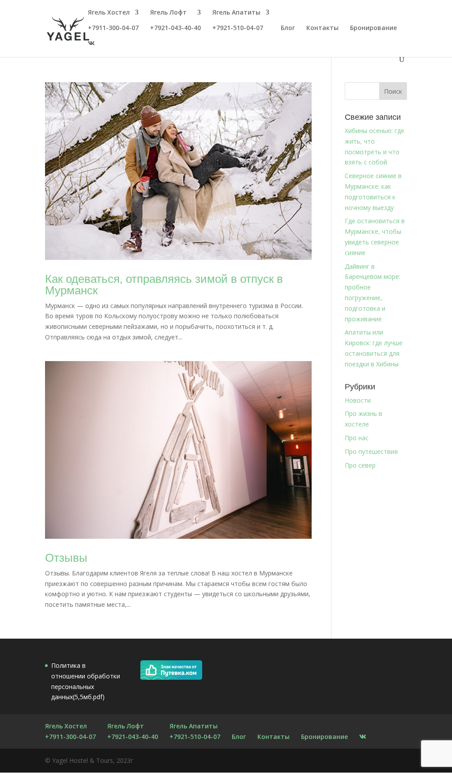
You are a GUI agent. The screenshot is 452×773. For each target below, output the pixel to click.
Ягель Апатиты (236, 12)
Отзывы (66, 557)
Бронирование (373, 28)
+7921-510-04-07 (237, 28)
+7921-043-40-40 (175, 28)
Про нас (357, 438)
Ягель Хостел (109, 12)
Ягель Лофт (168, 12)
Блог (288, 28)
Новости (358, 400)
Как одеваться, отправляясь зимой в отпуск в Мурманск (164, 284)
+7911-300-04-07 (113, 28)
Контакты (322, 28)
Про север (360, 465)
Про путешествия (371, 451)
